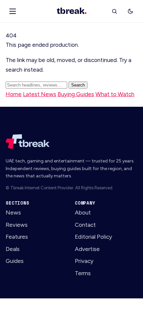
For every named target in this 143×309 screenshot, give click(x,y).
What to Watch (114, 94)
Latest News (39, 94)
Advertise (87, 249)
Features (17, 236)
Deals (13, 249)
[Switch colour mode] (130, 11)
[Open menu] (12, 11)
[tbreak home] (71, 142)
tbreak (71, 11)
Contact (85, 224)
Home (14, 94)
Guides (15, 261)
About (83, 212)
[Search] (114, 11)
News (13, 212)
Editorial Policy (93, 236)
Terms (83, 273)
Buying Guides (76, 94)
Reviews (17, 224)
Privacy (84, 261)
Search (78, 85)
